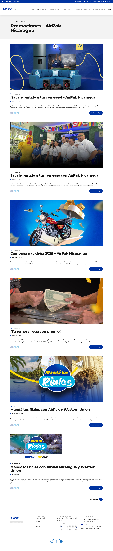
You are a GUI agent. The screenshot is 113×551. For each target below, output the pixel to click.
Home (17, 22)
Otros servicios (77, 9)
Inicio (33, 9)
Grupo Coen (37, 521)
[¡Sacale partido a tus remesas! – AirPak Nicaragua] (56, 67)
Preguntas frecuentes (99, 9)
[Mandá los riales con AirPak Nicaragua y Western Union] (56, 447)
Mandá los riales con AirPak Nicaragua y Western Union (52, 469)
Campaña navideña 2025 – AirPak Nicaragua (48, 253)
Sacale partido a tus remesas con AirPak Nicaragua (54, 175)
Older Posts (94, 499)
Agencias (87, 9)
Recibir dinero (54, 9)
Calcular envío (66, 9)
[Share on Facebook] (11, 113)
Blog (109, 9)
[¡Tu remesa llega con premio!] (56, 301)
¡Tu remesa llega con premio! (35, 331)
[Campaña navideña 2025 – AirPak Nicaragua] (56, 223)
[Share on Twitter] (14, 113)
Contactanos (37, 526)
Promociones (16, 94)
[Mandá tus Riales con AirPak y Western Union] (56, 379)
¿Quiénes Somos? (42, 9)
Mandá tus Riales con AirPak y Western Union (50, 409)
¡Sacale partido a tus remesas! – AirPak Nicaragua (53, 97)
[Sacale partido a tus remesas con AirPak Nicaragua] (56, 145)
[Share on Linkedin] (17, 113)
